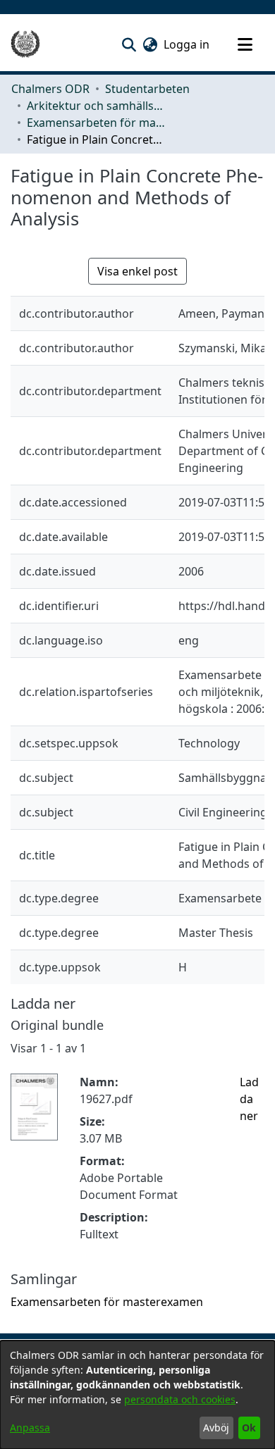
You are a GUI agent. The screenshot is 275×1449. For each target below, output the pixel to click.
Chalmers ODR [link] (50, 89)
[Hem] (25, 44)
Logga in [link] (187, 44)
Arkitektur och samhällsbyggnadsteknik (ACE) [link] (97, 105)
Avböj (216, 1427)
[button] (129, 44)
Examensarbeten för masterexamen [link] (97, 122)
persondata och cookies (180, 1399)
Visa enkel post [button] (137, 271)
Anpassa (30, 1427)
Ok (249, 1427)
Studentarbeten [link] (147, 89)
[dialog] (137, 1395)
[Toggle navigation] (244, 44)
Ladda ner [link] (249, 1099)
